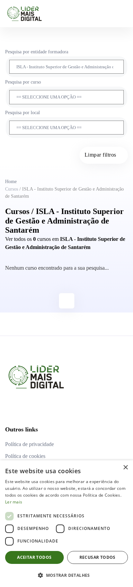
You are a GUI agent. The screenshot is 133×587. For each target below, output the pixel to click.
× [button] (125, 467)
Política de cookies (25, 456)
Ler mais (13, 502)
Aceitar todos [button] (34, 557)
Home (11, 181)
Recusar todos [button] (97, 557)
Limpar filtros (100, 155)
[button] (66, 575)
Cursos (11, 189)
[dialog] (66, 523)
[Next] (66, 300)
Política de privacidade (29, 444)
